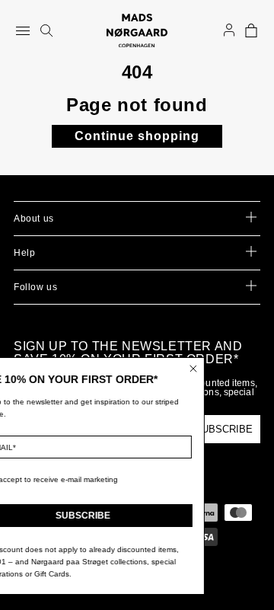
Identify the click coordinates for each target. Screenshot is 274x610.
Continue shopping (137, 135)
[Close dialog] (205, 368)
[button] (251, 30)
